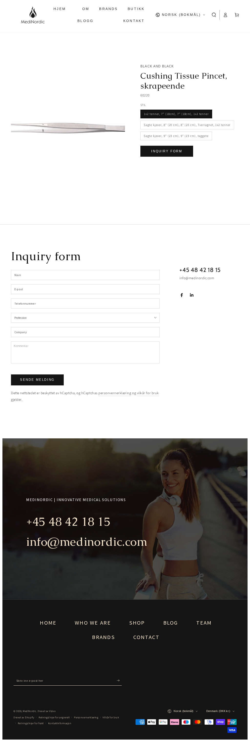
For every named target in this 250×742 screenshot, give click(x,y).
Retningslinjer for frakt (31, 723)
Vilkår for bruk (111, 717)
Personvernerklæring (86, 717)
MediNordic (29, 711)
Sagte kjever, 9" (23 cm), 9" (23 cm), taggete (176, 136)
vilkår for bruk (148, 393)
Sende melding (37, 379)
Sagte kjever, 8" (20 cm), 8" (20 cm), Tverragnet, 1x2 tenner (187, 125)
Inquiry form (166, 151)
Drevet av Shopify (23, 717)
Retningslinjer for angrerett (54, 717)
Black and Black (157, 66)
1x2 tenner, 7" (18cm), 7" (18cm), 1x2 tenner (176, 114)
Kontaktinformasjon (60, 723)
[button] (214, 15)
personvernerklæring (114, 393)
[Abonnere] (119, 680)
